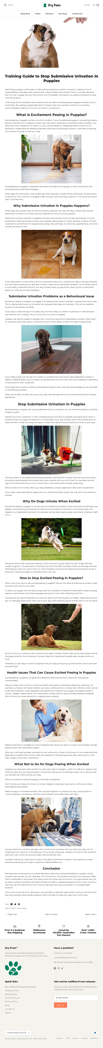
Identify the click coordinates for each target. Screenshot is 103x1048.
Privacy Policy (11, 1001)
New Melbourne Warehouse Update (20, 987)
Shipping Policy (12, 990)
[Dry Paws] (51, 5)
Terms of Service (12, 998)
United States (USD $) (16, 1033)
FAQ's (37, 14)
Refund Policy (11, 994)
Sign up (60, 1005)
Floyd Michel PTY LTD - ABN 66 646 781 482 (32, 1039)
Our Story (62, 14)
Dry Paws (13, 1039)
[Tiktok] (62, 968)
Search (8, 1013)
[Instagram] (59, 968)
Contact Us (77, 14)
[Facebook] (55, 968)
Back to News (51, 914)
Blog (7, 1005)
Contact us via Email (63, 953)
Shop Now (25, 14)
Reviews (49, 14)
